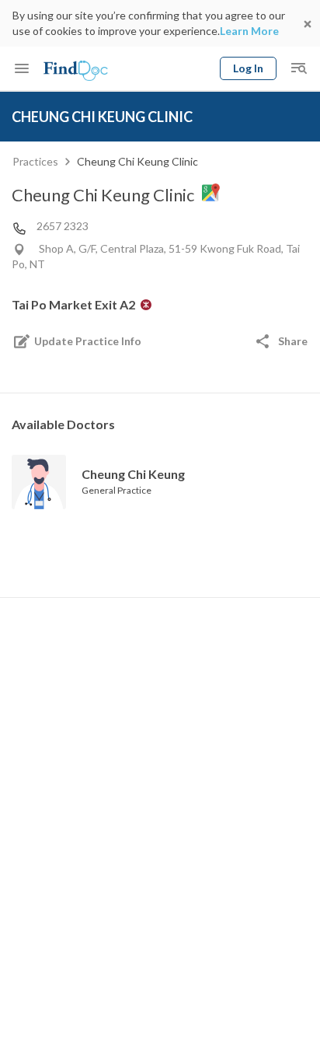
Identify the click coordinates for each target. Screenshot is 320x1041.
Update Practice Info (87, 341)
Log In (248, 68)
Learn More (249, 30)
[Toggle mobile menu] (21, 68)
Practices (35, 161)
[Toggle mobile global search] (298, 68)
